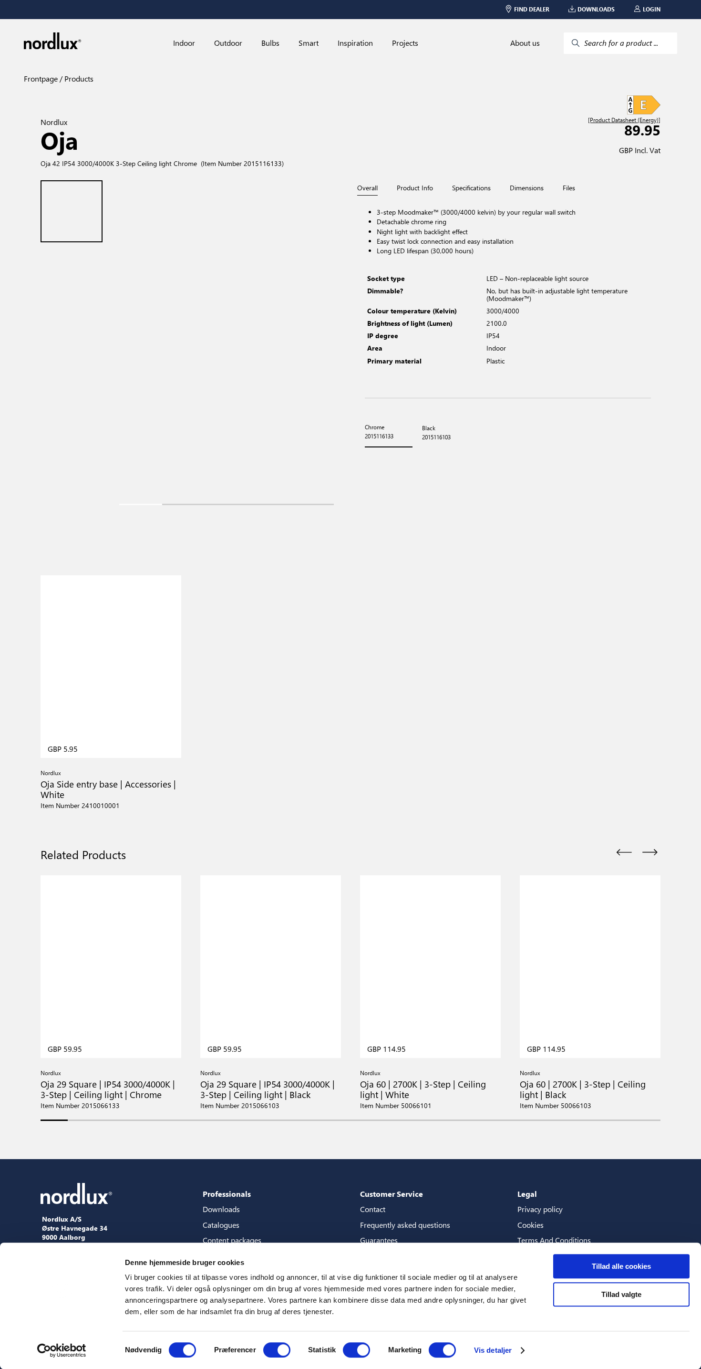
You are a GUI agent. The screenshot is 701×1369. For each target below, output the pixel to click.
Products (77, 78)
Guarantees (379, 1240)
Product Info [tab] (415, 188)
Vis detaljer (493, 1350)
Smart (309, 43)
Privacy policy (540, 1209)
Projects (405, 43)
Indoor (184, 43)
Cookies (530, 1225)
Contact (372, 1209)
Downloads (221, 1209)
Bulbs (270, 43)
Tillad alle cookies (621, 1266)
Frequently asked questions (405, 1225)
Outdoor (228, 43)
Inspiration (355, 43)
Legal (527, 1194)
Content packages (232, 1240)
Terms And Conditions (554, 1240)
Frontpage (41, 78)
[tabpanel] (508, 297)
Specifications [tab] (471, 188)
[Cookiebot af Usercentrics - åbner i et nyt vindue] (61, 1350)
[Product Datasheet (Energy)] (624, 120)
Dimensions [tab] (527, 188)
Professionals (227, 1194)
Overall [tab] (367, 188)
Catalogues (221, 1225)
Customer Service (391, 1194)
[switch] (276, 1350)
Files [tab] (569, 188)
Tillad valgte (621, 1294)
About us (525, 43)
